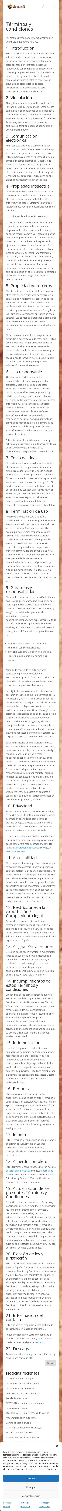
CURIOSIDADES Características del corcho (27, 1412)
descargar (29, 1354)
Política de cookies (8, 1504)
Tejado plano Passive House (20, 1432)
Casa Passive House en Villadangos (24, 1427)
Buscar (50, 1363)
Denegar (31, 1487)
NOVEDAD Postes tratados (20, 1388)
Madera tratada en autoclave (21, 1417)
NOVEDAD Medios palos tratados (23, 1383)
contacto (39, 1342)
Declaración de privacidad (27, 847)
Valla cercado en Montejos (19, 1378)
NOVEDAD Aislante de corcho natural (25, 1403)
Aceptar (31, 1478)
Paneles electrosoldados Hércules (23, 1437)
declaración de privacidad (19, 1170)
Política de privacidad (25, 1504)
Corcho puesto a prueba (18, 1422)
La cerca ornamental (16, 1407)
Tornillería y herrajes (16, 1398)
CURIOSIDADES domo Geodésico (23, 1393)
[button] (57, 1445)
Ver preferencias (31, 1495)
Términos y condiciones (44, 1504)
